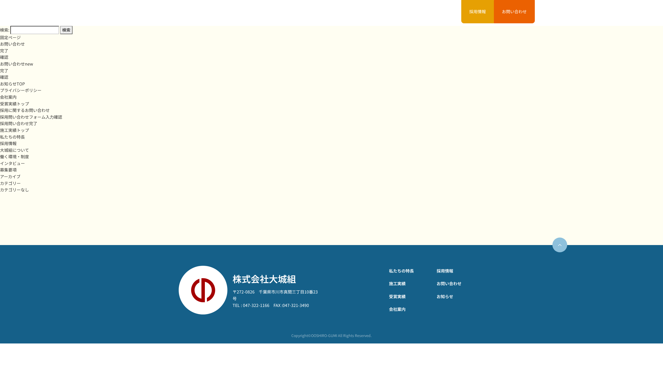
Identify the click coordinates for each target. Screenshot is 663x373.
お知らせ (425, 13)
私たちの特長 (244, 13)
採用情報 (477, 11)
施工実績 (292, 13)
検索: (4, 30)
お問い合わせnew (16, 64)
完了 (4, 50)
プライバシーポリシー (20, 90)
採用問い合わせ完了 (18, 123)
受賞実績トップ (14, 104)
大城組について (14, 150)
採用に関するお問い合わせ (25, 110)
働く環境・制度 (14, 156)
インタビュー (12, 163)
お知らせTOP (12, 84)
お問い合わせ (514, 11)
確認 (4, 57)
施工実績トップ (14, 130)
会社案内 (381, 13)
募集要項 (8, 170)
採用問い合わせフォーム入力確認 (31, 117)
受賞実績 (337, 13)
